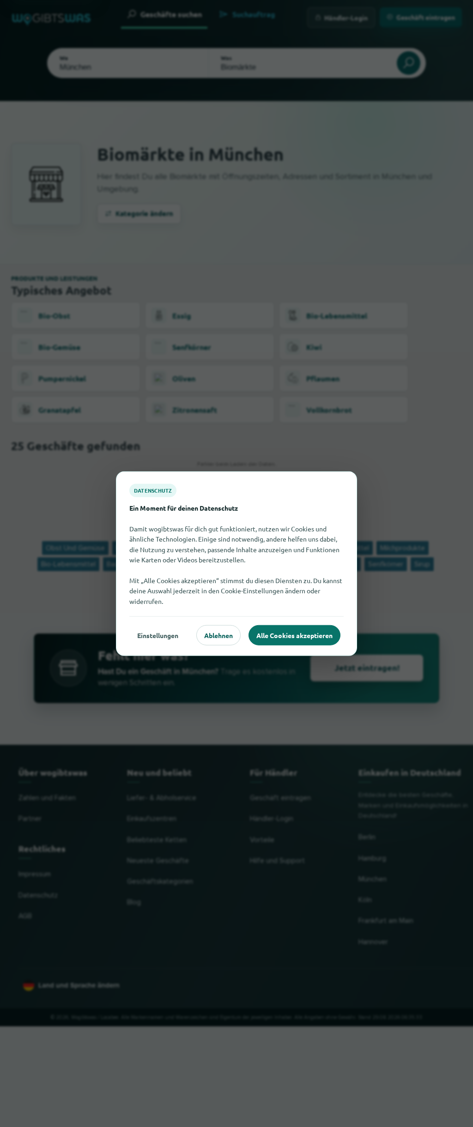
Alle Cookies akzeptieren (294, 635)
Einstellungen (157, 635)
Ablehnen (218, 635)
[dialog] (236, 563)
